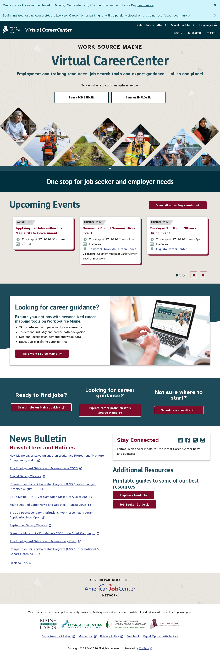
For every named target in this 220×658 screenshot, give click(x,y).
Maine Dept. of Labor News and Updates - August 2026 (48, 505)
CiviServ (144, 648)
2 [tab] (180, 275)
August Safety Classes (25, 476)
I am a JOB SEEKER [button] (81, 97)
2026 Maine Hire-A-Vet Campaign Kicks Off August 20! (49, 497)
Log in (178, 33)
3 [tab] (183, 275)
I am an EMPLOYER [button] (138, 97)
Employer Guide (131, 495)
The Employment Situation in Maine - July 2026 (43, 541)
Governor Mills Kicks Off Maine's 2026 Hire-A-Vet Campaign (52, 533)
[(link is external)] (180, 440)
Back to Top (19, 563)
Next (203, 275)
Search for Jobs (180, 25)
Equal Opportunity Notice (160, 636)
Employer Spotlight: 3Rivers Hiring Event (173, 230)
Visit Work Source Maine (39, 354)
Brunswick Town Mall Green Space (112, 249)
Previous (193, 275)
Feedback (133, 636)
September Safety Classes (28, 525)
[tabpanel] (43, 233)
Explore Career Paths (149, 25)
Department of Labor (56, 636)
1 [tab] (177, 275)
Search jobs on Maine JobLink (39, 407)
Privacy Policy (109, 636)
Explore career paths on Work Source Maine (110, 410)
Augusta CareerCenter (171, 249)
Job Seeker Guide (132, 504)
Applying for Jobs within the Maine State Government (39, 230)
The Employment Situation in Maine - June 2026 (44, 468)
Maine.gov (85, 636)
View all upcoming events (175, 205)
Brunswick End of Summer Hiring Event (109, 230)
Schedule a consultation (178, 410)
